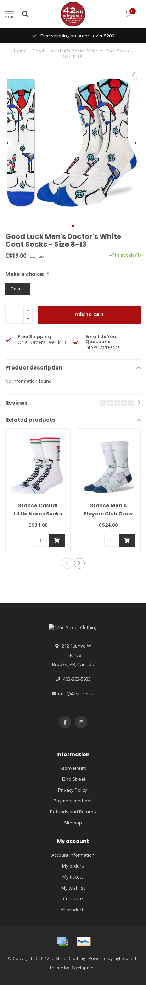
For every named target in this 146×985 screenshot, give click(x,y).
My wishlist (73, 888)
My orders (73, 866)
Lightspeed (125, 958)
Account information (73, 855)
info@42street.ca (76, 693)
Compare (73, 898)
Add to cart (89, 314)
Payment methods (73, 800)
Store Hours (73, 768)
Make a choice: (27, 273)
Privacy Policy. (73, 790)
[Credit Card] (62, 941)
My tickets (73, 877)
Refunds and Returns (73, 811)
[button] (73, 226)
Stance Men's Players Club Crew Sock (108, 513)
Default (18, 289)
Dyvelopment (83, 967)
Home (20, 50)
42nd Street (73, 779)
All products (73, 909)
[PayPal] (83, 941)
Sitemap (73, 822)
